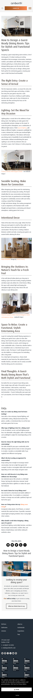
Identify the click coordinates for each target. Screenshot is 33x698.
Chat (5, 598)
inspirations (21, 631)
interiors (3, 631)
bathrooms (4, 627)
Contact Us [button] (16, 8)
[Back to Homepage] (5, 661)
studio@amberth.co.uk (9, 648)
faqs (19, 634)
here (15, 684)
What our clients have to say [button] (16, 606)
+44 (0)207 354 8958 (8, 645)
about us (20, 624)
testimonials (21, 627)
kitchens (3, 624)
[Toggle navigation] (30, 8)
